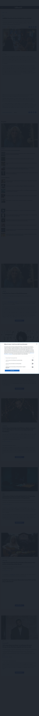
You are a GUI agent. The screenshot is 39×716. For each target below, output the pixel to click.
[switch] (32, 360)
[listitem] (19, 357)
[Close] (37, 344)
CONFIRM (12, 370)
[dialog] (19, 358)
